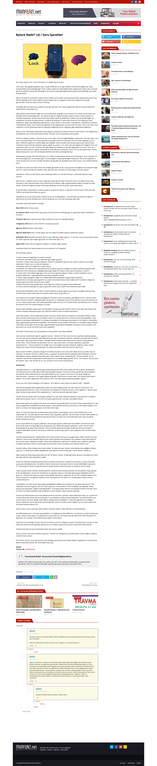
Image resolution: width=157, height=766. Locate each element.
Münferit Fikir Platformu (34, 763)
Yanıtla (31, 646)
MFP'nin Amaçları (30, 2)
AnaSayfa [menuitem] (21, 23)
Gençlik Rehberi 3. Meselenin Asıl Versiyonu (56, 611)
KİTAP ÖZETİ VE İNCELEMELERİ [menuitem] (80, 23)
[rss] (131, 41)
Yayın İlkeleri (41, 2)
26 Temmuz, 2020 (42, 691)
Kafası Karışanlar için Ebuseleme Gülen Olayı (28, 611)
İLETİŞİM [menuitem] (116, 23)
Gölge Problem (116, 171)
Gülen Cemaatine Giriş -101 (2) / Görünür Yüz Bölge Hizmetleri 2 (125, 138)
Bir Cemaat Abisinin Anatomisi (122, 99)
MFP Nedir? (19, 2)
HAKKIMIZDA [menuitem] (105, 23)
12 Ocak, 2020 (34, 633)
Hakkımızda (131, 763)
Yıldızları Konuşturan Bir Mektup (123, 189)
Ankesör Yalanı (116, 62)
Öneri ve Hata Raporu (91, 2)
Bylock (25, 30)
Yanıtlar (30, 649)
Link (61, 239)
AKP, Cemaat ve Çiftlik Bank (121, 80)
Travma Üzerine (78, 610)
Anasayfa (122, 763)
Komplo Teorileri (117, 180)
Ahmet (26, 572)
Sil (36, 646)
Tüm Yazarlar (66, 2)
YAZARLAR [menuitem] (52, 23)
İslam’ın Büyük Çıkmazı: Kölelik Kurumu (125, 53)
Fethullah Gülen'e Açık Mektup (122, 71)
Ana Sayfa (19, 30)
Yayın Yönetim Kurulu (53, 2)
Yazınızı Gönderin (77, 2)
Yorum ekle (26, 711)
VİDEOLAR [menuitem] (62, 23)
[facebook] (132, 1)
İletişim (139, 763)
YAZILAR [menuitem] (41, 23)
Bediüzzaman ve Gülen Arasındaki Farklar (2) (126, 109)
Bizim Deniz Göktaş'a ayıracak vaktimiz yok (125, 154)
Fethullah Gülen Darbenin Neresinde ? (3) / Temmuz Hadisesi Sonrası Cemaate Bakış (126, 128)
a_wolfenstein (29, 549)
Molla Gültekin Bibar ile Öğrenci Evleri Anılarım (124, 91)
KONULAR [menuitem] (31, 23)
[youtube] (139, 1)
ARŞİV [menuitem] (96, 23)
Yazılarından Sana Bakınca (120, 162)
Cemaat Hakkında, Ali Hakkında (122, 117)
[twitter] (136, 1)
